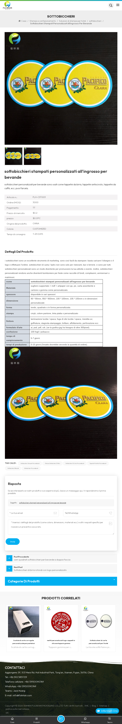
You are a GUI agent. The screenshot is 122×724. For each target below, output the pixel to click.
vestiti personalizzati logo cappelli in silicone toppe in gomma (24, 641)
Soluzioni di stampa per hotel (72, 21)
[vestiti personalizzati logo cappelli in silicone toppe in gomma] (23, 621)
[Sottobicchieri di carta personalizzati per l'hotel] (60, 621)
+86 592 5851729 (18, 677)
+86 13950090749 (34, 681)
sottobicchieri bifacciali (13, 468)
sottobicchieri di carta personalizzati (74, 463)
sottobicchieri (95, 21)
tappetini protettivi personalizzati (98, 463)
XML (87, 705)
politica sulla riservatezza (17, 709)
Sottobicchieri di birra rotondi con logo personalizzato (98, 641)
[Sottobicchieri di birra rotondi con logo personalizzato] (98, 621)
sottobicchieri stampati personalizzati (30, 463)
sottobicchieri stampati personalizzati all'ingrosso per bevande (42, 503)
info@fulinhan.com (22, 695)
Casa (23, 21)
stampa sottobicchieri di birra (52, 463)
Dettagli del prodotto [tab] (19, 251)
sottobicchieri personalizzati (31, 468)
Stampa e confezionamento (43, 21)
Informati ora (109, 711)
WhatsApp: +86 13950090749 (20, 686)
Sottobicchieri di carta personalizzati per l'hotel (61, 641)
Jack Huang (19, 691)
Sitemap (103, 705)
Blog (94, 705)
